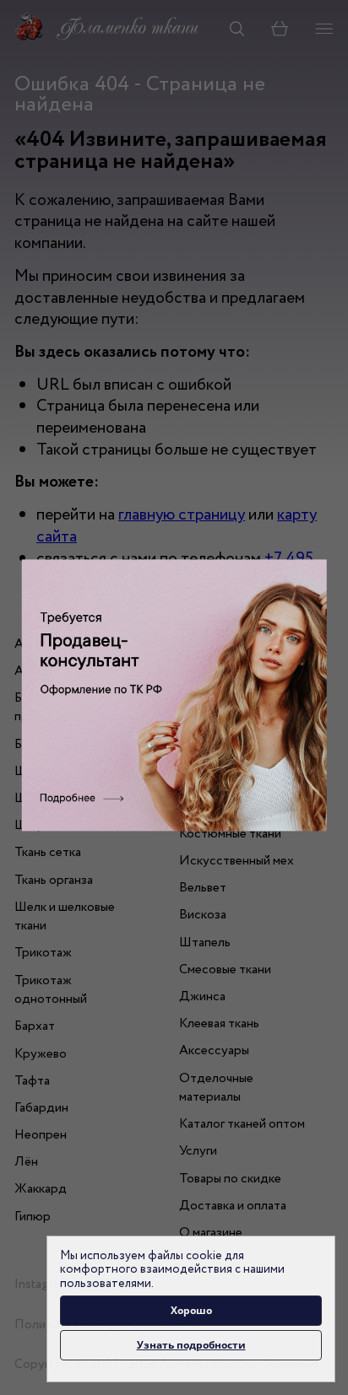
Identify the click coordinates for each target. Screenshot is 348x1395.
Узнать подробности (191, 1345)
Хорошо (191, 1310)
